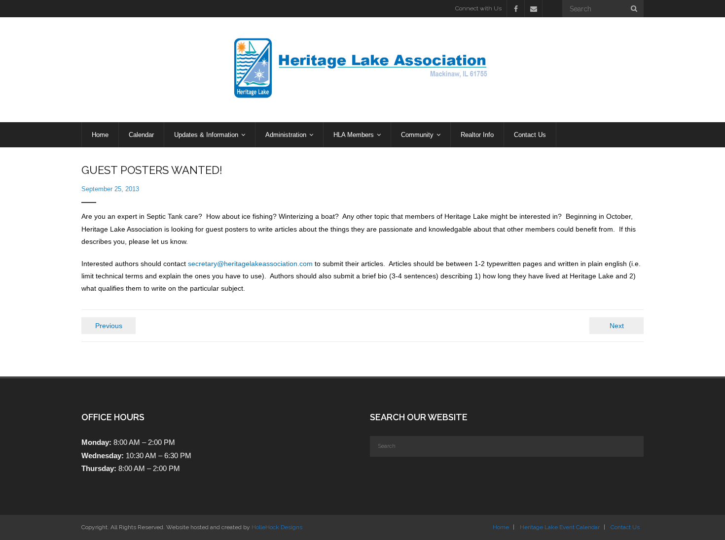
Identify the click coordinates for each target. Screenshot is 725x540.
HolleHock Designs (277, 527)
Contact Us (625, 527)
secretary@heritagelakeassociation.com (250, 264)
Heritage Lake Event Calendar (560, 527)
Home (501, 527)
